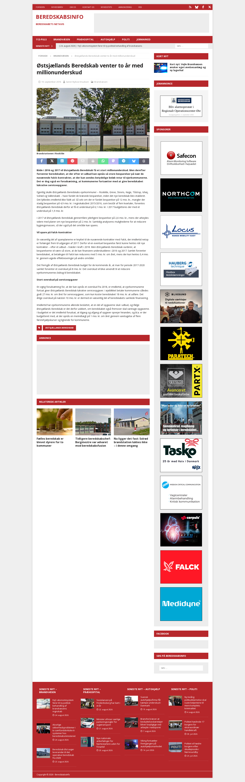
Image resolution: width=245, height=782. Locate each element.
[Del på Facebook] (42, 161)
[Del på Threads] (144, 161)
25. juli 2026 (192, 756)
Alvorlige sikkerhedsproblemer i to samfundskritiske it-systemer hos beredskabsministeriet (64, 730)
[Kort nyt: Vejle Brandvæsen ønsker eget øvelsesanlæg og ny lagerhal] (160, 68)
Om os (73, 7)
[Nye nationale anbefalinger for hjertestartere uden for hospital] (87, 742)
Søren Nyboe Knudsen (77, 81)
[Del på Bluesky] (134, 161)
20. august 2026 (105, 750)
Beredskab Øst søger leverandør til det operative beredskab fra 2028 (63, 753)
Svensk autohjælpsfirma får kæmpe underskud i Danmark (150, 701)
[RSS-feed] (190, 7)
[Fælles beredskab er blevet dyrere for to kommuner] (54, 421)
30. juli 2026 (192, 734)
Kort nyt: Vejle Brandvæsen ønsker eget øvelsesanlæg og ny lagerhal (188, 67)
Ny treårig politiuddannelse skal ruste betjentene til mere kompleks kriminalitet (195, 703)
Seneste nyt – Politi (184, 689)
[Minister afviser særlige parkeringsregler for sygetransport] (87, 723)
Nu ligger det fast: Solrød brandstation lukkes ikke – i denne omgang (131, 442)
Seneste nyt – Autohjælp (143, 689)
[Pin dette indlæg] (72, 161)
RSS (140, 7)
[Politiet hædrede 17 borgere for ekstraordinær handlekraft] (175, 725)
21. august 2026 (105, 728)
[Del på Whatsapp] (103, 161)
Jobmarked (143, 39)
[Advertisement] (151, 22)
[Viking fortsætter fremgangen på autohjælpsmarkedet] (131, 744)
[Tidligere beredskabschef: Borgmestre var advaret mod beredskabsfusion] (93, 421)
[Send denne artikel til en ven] (83, 161)
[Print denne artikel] (93, 161)
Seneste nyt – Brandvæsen (48, 691)
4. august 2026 (193, 712)
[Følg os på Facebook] (203, 7)
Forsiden (40, 7)
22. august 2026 (105, 709)
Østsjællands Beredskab (59, 327)
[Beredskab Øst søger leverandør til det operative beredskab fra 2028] (43, 753)
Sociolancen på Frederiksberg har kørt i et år (108, 703)
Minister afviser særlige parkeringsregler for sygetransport (108, 722)
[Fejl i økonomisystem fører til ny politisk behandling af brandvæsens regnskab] (43, 704)
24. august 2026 (61, 715)
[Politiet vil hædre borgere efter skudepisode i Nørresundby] (175, 747)
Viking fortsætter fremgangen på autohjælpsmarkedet (151, 743)
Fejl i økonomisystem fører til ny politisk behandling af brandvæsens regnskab (63, 706)
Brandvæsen (62, 39)
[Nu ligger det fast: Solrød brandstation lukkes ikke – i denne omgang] (132, 421)
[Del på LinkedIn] (62, 161)
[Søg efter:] (191, 45)
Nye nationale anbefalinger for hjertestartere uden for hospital (108, 742)
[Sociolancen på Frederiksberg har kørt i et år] (87, 704)
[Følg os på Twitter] (209, 7)
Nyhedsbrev (57, 7)
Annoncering (125, 7)
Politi (126, 39)
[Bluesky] (197, 7)
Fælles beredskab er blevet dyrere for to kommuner (50, 442)
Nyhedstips (106, 7)
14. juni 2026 (148, 750)
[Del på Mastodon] (113, 161)
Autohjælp (108, 39)
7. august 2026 (149, 731)
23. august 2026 (61, 761)
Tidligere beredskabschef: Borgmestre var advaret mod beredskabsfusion (92, 442)
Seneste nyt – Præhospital (92, 691)
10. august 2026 (149, 709)
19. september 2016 (51, 81)
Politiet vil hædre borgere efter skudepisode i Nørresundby (192, 748)
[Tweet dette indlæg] (52, 161)
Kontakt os (88, 7)
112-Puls (41, 39)
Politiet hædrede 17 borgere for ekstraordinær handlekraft (194, 726)
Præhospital (85, 39)
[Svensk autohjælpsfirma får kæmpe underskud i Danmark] (131, 701)
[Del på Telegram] (123, 161)
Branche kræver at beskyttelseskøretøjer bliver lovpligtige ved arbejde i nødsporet (151, 723)
